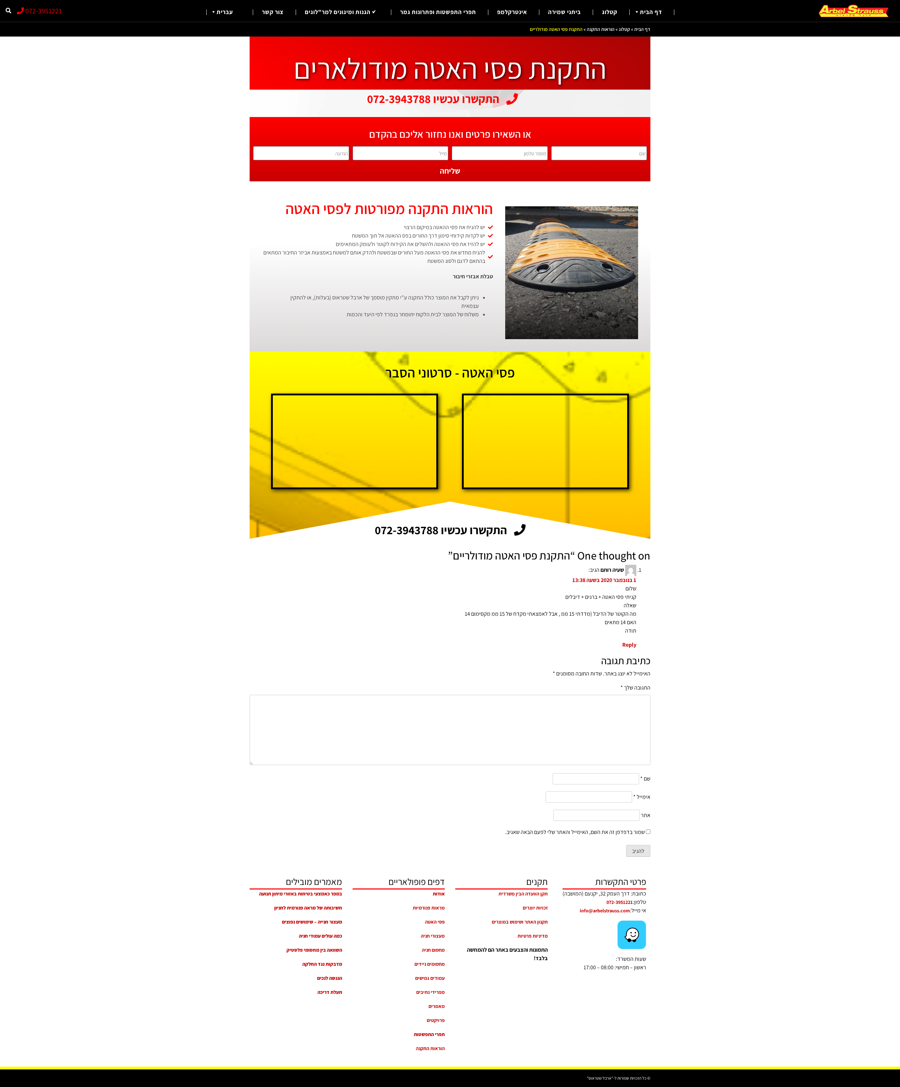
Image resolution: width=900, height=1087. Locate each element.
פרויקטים (436, 1020)
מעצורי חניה (433, 936)
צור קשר (273, 12)
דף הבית (651, 12)
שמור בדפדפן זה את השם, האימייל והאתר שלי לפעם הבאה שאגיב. (575, 832)
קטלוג (609, 12)
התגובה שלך (635, 687)
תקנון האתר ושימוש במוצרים (520, 922)
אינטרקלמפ (512, 12)
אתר (645, 815)
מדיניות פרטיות (533, 936)
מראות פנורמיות (429, 908)
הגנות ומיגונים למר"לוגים (338, 12)
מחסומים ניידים (429, 964)
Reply (629, 644)
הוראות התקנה (601, 29)
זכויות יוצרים (535, 908)
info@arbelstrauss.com (605, 910)
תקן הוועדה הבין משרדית (523, 894)
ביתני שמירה (564, 12)
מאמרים (437, 1006)
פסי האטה (435, 922)
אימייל (641, 797)
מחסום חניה (433, 950)
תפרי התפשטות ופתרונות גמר (438, 12)
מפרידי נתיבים (430, 992)
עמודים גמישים (430, 978)
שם (645, 778)
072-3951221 (43, 10)
